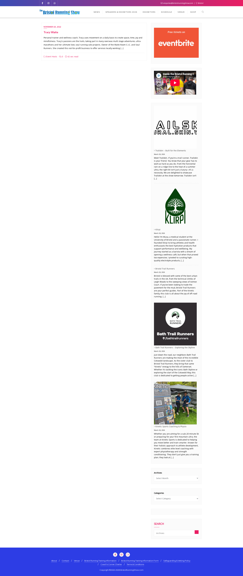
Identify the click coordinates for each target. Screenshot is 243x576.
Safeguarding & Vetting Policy (176, 561)
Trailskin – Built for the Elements (170, 150)
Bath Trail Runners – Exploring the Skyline (175, 347)
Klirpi (157, 229)
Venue (77, 561)
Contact (65, 561)
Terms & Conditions (135, 564)
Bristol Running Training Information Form (140, 561)
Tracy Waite (51, 32)
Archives (158, 472)
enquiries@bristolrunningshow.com (178, 3)
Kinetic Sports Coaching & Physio (170, 426)
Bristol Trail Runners (165, 268)
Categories (159, 493)
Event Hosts (51, 56)
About (54, 561)
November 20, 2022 (52, 27)
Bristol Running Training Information (100, 561)
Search (159, 524)
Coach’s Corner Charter (111, 564)
